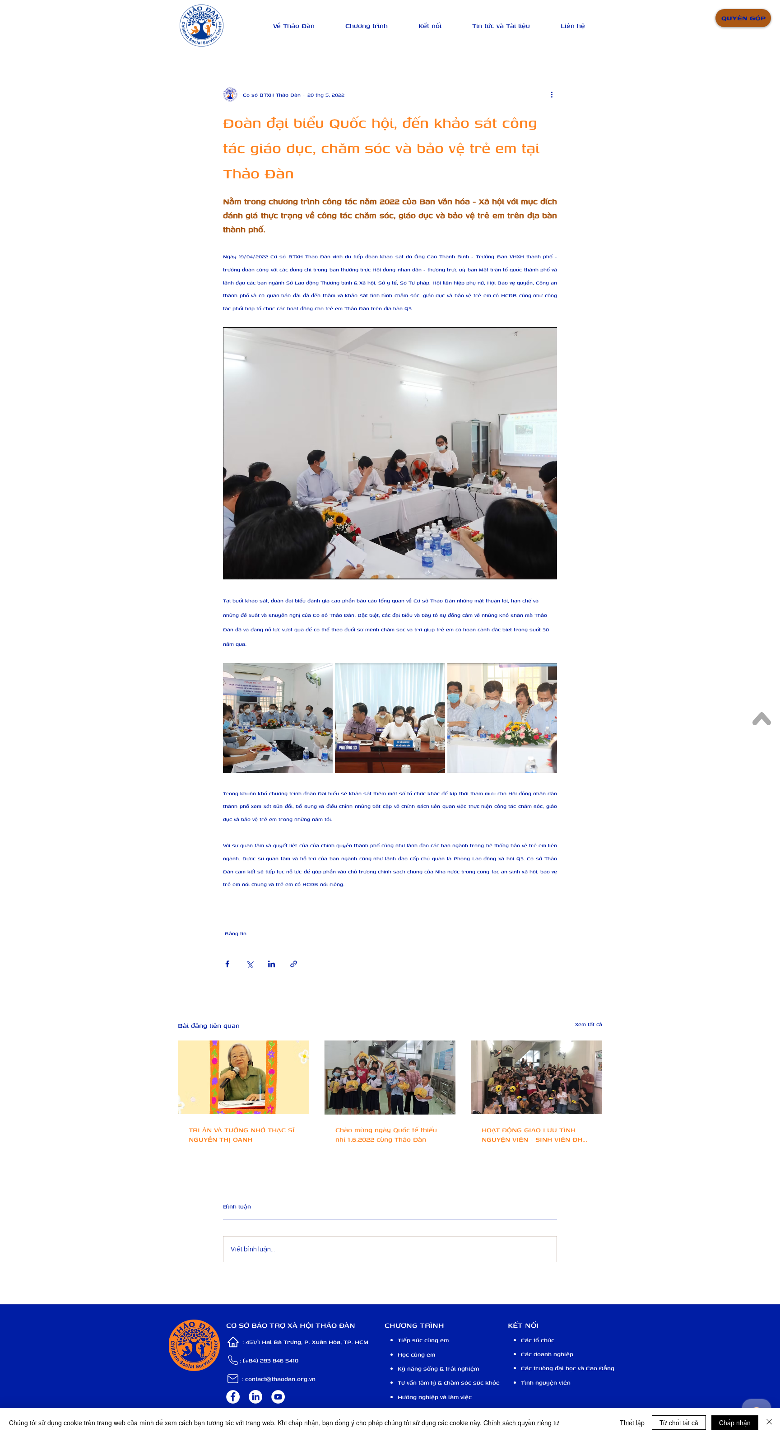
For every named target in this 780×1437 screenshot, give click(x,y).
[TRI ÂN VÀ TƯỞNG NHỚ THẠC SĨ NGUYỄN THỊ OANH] (243, 1077)
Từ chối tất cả (678, 1422)
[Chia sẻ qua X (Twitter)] (249, 964)
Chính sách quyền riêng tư (521, 1422)
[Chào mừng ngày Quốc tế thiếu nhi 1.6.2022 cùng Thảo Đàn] (390, 1077)
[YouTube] (278, 1397)
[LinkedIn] (255, 1397)
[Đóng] (769, 1422)
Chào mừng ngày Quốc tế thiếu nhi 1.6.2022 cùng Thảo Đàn (386, 1134)
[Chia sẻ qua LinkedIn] (271, 964)
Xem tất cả (588, 1024)
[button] (294, 25)
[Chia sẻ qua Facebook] (227, 964)
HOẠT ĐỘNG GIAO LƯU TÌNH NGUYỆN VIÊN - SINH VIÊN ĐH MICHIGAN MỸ (532, 1134)
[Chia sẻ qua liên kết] (293, 964)
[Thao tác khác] (551, 94)
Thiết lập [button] (632, 1422)
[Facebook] (233, 1397)
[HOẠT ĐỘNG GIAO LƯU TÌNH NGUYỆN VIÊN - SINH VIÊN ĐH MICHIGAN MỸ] (536, 1077)
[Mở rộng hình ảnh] (278, 718)
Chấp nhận (735, 1422)
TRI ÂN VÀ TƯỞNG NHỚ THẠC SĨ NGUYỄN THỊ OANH (242, 1134)
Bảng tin (235, 933)
